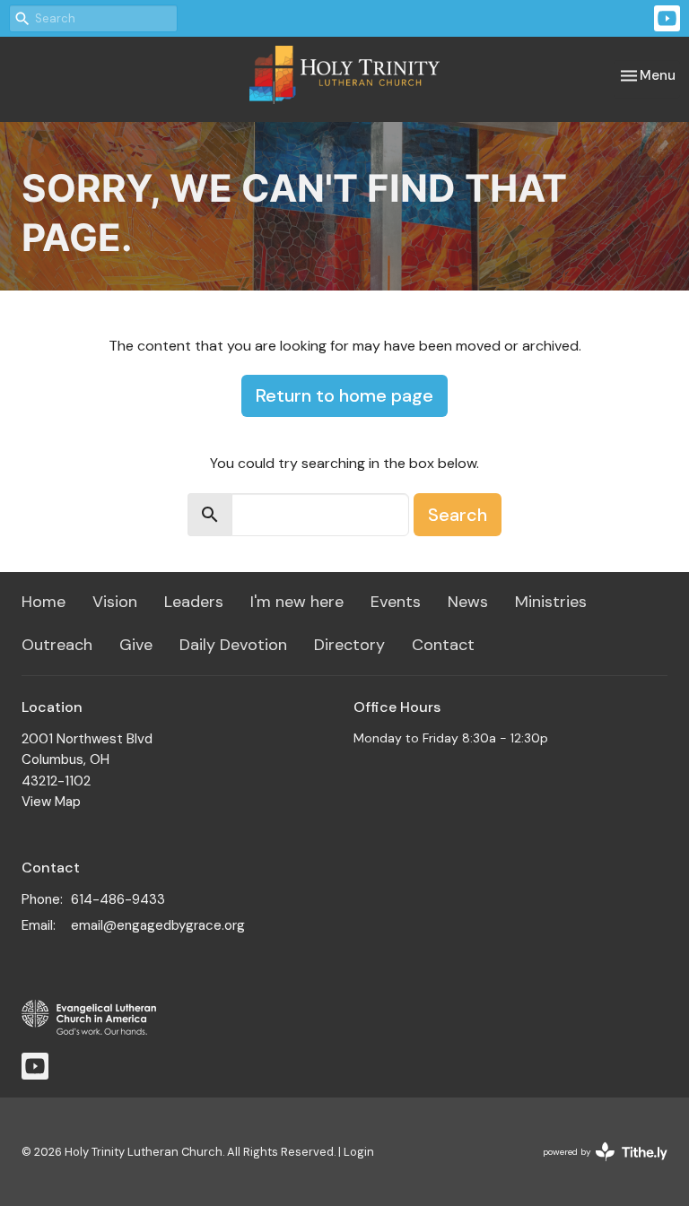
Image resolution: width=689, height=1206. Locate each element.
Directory (349, 644)
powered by (595, 1167)
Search (457, 514)
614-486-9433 (118, 899)
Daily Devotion (233, 644)
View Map (51, 802)
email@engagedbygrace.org (158, 925)
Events (396, 601)
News (468, 601)
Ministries (551, 601)
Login (359, 1151)
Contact (443, 644)
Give (136, 644)
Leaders (193, 601)
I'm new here (297, 601)
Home (43, 601)
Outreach (57, 644)
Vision (114, 601)
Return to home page (344, 395)
